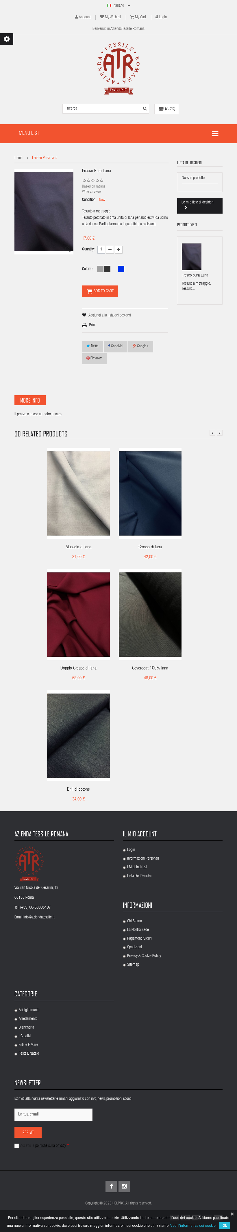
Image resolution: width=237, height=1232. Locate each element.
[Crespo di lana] (150, 494)
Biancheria (26, 1028)
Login (163, 17)
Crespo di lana (150, 547)
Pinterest (96, 359)
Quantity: (88, 250)
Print (92, 325)
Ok (225, 1226)
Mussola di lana (78, 547)
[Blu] (121, 269)
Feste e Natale (29, 1054)
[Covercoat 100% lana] (150, 615)
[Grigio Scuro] (107, 269)
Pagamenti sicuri (139, 939)
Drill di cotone (78, 789)
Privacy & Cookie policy (144, 956)
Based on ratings (93, 187)
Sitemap (133, 965)
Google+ (142, 346)
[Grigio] (100, 269)
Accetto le (44, 1146)
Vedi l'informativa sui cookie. (193, 1226)
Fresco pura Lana (195, 275)
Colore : (88, 269)
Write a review (91, 192)
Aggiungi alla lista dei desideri (109, 316)
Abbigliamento (29, 1010)
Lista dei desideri (139, 876)
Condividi (116, 346)
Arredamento (28, 1019)
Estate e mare (28, 1045)
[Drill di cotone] (78, 736)
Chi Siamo (134, 921)
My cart (140, 17)
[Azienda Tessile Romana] (118, 68)
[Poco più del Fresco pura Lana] (191, 257)
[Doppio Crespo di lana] (78, 615)
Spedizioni (134, 947)
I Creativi (25, 1036)
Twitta (94, 346)
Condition (88, 200)
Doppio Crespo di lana (78, 668)
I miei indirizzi (137, 867)
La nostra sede (138, 930)
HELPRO (118, 1204)
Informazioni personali (143, 859)
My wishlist (113, 17)
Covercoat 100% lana (150, 668)
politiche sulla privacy (50, 1146)
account (84, 17)
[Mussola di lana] (78, 494)
